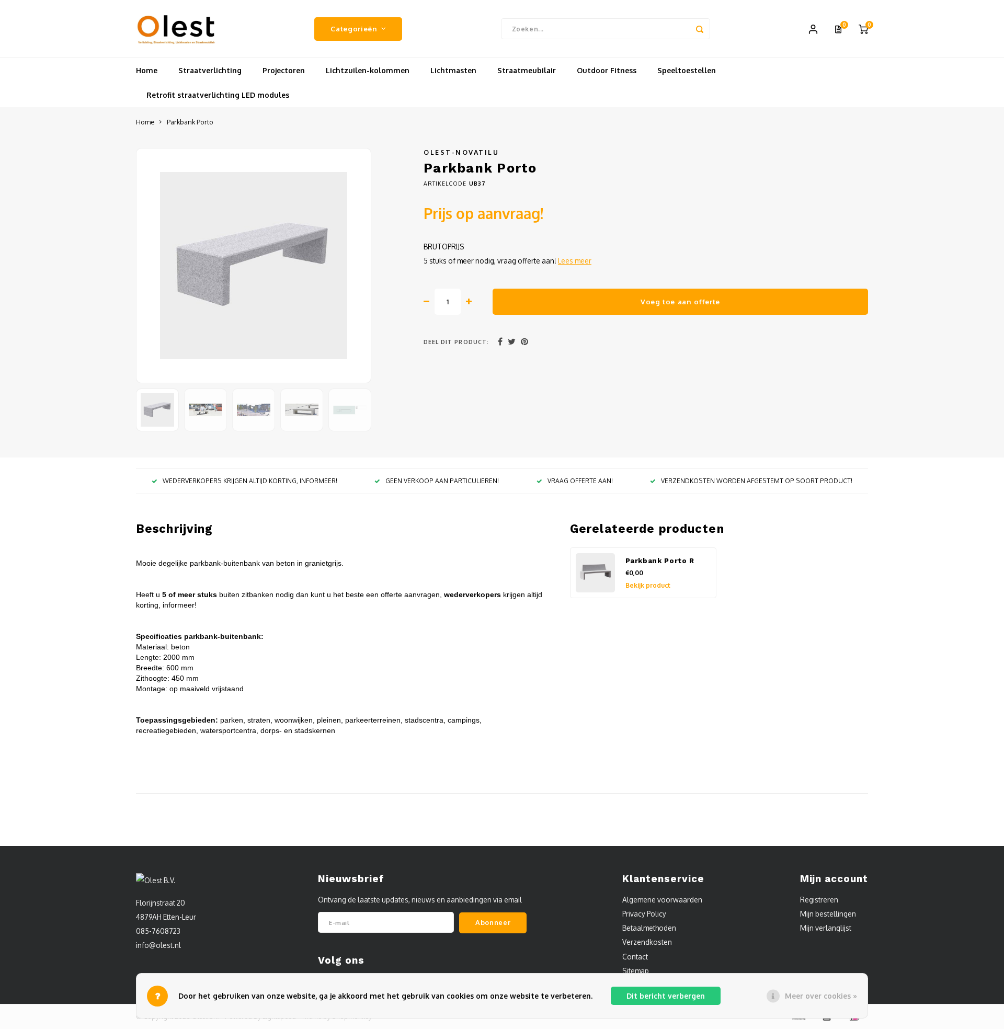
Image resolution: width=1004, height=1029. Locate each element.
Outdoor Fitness (606, 70)
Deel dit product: (456, 341)
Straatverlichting (210, 70)
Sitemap (635, 970)
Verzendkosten (647, 941)
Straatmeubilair (526, 70)
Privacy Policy (644, 913)
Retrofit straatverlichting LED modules (217, 94)
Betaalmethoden (649, 927)
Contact (635, 956)
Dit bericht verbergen (665, 995)
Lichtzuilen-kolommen (367, 70)
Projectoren (284, 70)
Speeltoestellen (686, 70)
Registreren (819, 899)
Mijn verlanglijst (825, 927)
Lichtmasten (453, 70)
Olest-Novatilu (461, 152)
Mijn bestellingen (828, 913)
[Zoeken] (699, 28)
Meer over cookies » (821, 995)
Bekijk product (647, 585)
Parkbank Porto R (660, 561)
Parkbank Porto (190, 122)
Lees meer (574, 260)
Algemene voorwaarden (662, 899)
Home (146, 70)
